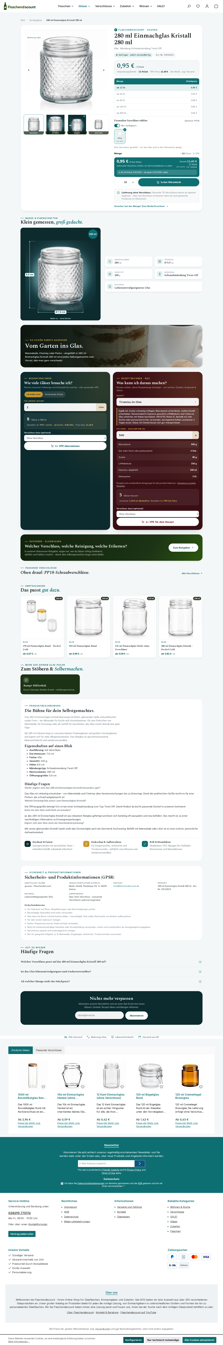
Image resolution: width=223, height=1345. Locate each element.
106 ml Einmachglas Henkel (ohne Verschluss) (70, 1096)
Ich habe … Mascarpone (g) (131, 429)
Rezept (120, 396)
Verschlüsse (177, 1211)
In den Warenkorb (171, 182)
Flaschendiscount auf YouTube (138, 1312)
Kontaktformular (37, 1224)
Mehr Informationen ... (19, 1341)
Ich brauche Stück (54, 394)
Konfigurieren (133, 1340)
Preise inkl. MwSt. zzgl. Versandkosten (29, 1125)
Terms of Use (108, 1173)
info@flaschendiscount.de (126, 886)
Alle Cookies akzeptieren (199, 1340)
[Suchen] (189, 6)
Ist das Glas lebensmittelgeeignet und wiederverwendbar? (56, 972)
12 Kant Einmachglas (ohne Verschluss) (111, 1096)
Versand (190, 71)
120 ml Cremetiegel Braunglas (188, 1096)
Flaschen (175, 1231)
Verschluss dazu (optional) (37, 432)
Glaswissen (123, 1216)
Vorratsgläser (35, 20)
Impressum (70, 1207)
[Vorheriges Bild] (28, 70)
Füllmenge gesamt (34, 401)
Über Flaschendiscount (80, 1312)
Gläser (174, 1221)
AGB (140, 1183)
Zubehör (175, 1226)
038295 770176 (19, 1213)
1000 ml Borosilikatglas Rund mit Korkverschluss (32, 1096)
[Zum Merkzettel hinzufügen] (43, 1086)
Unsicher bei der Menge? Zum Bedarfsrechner (139, 206)
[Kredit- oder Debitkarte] (200, 1257)
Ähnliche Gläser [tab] (20, 1050)
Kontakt (121, 1211)
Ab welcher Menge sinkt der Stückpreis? (45, 981)
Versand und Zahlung (129, 1207)
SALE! (173, 1216)
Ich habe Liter (34, 394)
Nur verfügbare (129, 125)
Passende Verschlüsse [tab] (49, 1050)
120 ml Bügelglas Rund (147, 1096)
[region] (111, 1094)
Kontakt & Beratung (107, 1312)
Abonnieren (137, 1015)
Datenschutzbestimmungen (91, 1183)
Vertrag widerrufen (22, 1233)
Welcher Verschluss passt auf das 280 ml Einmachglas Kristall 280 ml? (63, 962)
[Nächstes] (208, 1094)
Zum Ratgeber (181, 547)
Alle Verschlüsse (190, 573)
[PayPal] (172, 1257)
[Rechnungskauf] (183, 1257)
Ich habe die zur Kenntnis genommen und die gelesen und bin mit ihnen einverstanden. (113, 1184)
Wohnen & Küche (180, 1207)
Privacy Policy (134, 1170)
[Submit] (139, 1163)
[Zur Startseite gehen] (19, 6)
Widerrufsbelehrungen (77, 1221)
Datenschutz (71, 1216)
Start (22, 20)
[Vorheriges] (15, 1094)
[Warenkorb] (216, 6)
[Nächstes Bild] (104, 70)
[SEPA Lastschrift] (172, 1265)
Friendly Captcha (110, 1170)
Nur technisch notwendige (163, 1340)
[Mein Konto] (207, 6)
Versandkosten (102, 1329)
